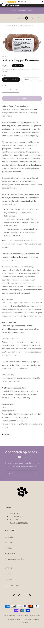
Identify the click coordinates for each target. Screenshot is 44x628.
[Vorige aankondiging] (4, 10)
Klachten (8, 548)
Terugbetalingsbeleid (14, 619)
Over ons (8, 580)
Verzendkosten (20, 69)
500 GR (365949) (12, 80)
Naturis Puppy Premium (24, 26)
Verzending (9, 537)
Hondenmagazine (12, 585)
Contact (8, 574)
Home (8, 26)
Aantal (4, 85)
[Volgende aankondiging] (39, 10)
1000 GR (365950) (32, 80)
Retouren (8, 542)
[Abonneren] (36, 473)
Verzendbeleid (23, 623)
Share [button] (6, 434)
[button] (5, 18)
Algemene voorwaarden (14, 559)
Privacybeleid (10, 553)
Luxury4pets (12, 615)
